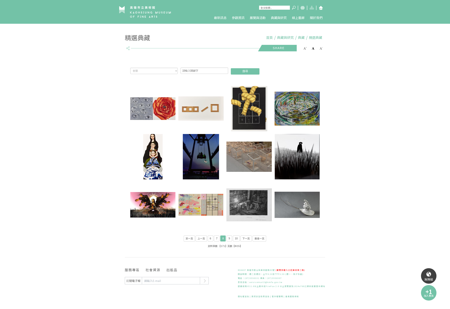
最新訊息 (220, 17)
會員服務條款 (292, 296)
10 (236, 238)
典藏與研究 (279, 17)
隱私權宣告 (243, 296)
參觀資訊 (238, 17)
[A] (313, 48)
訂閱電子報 (133, 281)
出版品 (171, 269)
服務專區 (132, 269)
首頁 (269, 37)
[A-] (321, 48)
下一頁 (246, 238)
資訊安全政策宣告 (260, 296)
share (128, 47)
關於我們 (316, 17)
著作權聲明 (277, 296)
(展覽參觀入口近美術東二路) (290, 270)
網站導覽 (311, 8)
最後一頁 (259, 238)
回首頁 (320, 8)
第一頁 (189, 238)
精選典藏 (315, 37)
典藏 (301, 37)
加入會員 (429, 295)
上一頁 (201, 238)
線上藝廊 (298, 17)
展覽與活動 (258, 17)
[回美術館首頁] (145, 11)
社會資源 (153, 269)
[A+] (305, 48)
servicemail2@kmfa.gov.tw (265, 282)
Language (302, 8)
